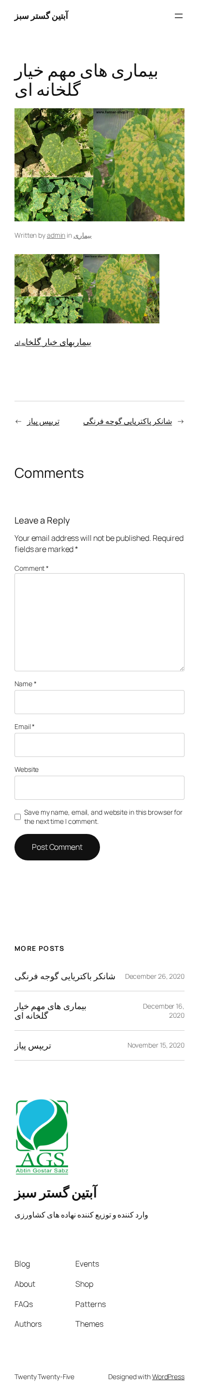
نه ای (20, 343)
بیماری (82, 235)
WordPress (168, 1376)
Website (26, 769)
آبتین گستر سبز (41, 15)
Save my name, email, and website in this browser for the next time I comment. (103, 816)
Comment (31, 568)
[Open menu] (179, 16)
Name (25, 683)
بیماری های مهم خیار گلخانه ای (50, 1011)
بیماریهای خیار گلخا (58, 341)
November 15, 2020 (156, 1045)
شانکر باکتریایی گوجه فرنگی (127, 421)
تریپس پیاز (43, 421)
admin (56, 235)
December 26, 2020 (155, 976)
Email (24, 726)
